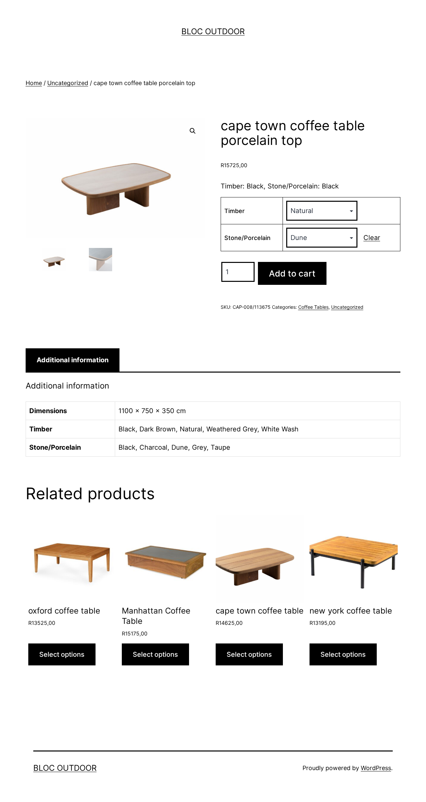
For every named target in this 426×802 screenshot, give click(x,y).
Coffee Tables (313, 307)
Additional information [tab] (72, 360)
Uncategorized (67, 82)
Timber (234, 210)
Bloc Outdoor (213, 31)
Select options (62, 654)
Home (34, 82)
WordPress (376, 767)
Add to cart (292, 273)
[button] (193, 131)
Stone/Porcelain (247, 237)
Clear (371, 238)
